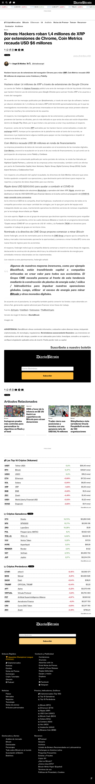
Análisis (48, 22)
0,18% (78, 7)
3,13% (24, 7)
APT (6, 589)
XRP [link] (65, 73)
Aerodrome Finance (26, 601)
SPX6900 (24, 523)
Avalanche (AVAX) (47, 727)
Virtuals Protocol (24, 593)
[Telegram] (19, 49)
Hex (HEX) (44, 724)
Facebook (44, 682)
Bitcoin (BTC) (45, 705)
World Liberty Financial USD (26, 499)
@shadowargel (38, 63)
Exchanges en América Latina (50, 750)
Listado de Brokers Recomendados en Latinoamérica (59, 747)
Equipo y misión (45, 674)
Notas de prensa (12, 705)
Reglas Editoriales (46, 671)
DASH (7, 580)
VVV (6, 540)
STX (6, 519)
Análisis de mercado (14, 739)
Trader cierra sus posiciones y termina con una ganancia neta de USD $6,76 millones (58, 426)
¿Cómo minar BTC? (46, 764)
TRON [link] (67, 223)
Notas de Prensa (60, 22)
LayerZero (25, 527)
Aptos (20, 589)
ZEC (53, 7)
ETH (6, 478)
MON (7, 576)
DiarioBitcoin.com (86, 507)
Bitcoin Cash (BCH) (48, 716)
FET (6, 597)
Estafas (9, 668)
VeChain (24, 553)
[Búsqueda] (7, 2)
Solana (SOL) (45, 719)
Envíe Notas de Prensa (48, 665)
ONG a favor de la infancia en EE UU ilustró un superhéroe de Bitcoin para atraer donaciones (35, 415)
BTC (6, 470)
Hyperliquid (25, 544)
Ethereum (35, 22)
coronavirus (26, 197)
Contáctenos (44, 657)
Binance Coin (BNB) (48, 730)
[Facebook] (10, 49)
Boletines (9, 756)
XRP (6, 487)
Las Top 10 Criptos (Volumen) (21, 460)
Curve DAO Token (25, 606)
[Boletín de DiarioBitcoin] (22, 49)
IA (42, 22)
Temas (73, 22)
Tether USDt (20, 466)
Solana (18, 482)
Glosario (9, 679)
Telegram (44, 685)
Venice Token (26, 540)
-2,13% (6, 7)
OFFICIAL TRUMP (25, 584)
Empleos (42, 676)
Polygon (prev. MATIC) (29, 532)
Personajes (10, 747)
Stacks (23, 519)
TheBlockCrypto (47, 310)
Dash (20, 580)
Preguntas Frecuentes (47, 753)
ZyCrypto (14, 310)
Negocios (9, 699)
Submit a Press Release (48, 668)
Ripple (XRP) (45, 711)
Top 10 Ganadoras (47, 696)
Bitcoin (25, 22)
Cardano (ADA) (46, 722)
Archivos (19, 26)
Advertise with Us (46, 663)
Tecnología (10, 702)
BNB (6, 491)
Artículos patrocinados (15, 707)
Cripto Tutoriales (12, 677)
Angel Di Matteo (19, 63)
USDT (7, 466)
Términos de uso (45, 769)
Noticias (9, 665)
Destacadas (10, 744)
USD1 (7, 499)
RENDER (8, 549)
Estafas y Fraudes (45, 756)
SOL (6, 482)
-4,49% (62, 7)
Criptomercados (14, 663)
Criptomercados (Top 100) (50, 694)
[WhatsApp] (7, 49)
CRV (6, 606)
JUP (6, 557)
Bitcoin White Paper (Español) (50, 767)
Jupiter (23, 557)
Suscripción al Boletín (14, 753)
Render (23, 549)
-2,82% (45, 7)
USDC (7, 474)
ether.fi (20, 572)
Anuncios (42, 660)
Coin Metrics (9, 151)
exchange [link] (8, 131)
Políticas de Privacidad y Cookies (51, 772)
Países (8, 694)
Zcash (17, 495)
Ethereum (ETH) (46, 708)
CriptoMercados (13, 22)
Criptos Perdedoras (17, 566)
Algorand (28, 406)
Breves (6, 30)
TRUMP (8, 584)
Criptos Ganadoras (16, 514)
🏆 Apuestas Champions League (19, 658)
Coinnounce (34, 310)
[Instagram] (13, 49)
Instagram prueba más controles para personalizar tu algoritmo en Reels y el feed (14, 426)
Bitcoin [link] (14, 294)
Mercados (10, 696)
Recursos (81, 22)
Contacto (9, 26)
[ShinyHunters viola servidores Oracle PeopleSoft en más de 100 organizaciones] (81, 411)
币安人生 (8, 536)
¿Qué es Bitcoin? (45, 761)
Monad (20, 576)
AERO (7, 601)
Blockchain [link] (42, 190)
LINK (86, 7)
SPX (6, 523)
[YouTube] (16, 49)
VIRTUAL (8, 593)
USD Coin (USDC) (47, 713)
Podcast (10, 682)
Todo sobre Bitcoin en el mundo (18, 750)
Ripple (71, 190)
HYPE (15, 7)
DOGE (32, 7)
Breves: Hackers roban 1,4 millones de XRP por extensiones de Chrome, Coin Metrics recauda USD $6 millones (44, 38)
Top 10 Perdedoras (47, 699)
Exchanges (10, 674)
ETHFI (7, 572)
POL (6, 532)
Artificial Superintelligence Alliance (31, 597)
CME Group (58, 236)
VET (6, 553)
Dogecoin (19, 504)
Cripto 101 (42, 758)
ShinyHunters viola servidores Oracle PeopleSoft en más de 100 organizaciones (80, 426)
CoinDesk (24, 310)
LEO (70, 7)
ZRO (6, 527)
